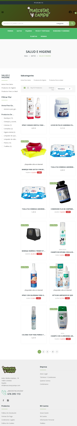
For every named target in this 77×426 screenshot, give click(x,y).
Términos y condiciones (48, 377)
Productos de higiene (9, 88)
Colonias (8, 125)
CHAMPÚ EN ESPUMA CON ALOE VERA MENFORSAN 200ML (62, 252)
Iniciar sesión (44, 413)
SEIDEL (62, 333)
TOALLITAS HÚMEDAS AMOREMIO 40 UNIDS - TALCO (62, 167)
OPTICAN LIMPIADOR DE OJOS (62, 295)
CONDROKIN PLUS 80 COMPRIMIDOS (62, 209)
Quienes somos (45, 381)
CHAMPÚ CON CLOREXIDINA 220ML (62, 336)
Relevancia (64, 89)
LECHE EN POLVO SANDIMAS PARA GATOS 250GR (62, 125)
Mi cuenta (43, 416)
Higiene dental (9, 132)
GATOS (19, 31)
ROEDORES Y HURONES (61, 31)
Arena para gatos (7, 84)
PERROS (10, 31)
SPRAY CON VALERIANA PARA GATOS (34, 295)
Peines (7, 143)
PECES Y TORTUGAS (42, 31)
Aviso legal (43, 374)
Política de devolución (9, 413)
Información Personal (47, 420)
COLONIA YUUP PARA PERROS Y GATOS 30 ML (34, 335)
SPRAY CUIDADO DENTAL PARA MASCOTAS (34, 125)
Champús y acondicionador (10, 122)
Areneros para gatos (10, 109)
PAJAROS (28, 31)
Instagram (8, 400)
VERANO (44, 36)
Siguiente (57, 352)
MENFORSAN (62, 249)
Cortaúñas (8, 129)
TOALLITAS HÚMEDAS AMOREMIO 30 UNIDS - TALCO (34, 209)
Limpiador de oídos (10, 139)
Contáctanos (44, 384)
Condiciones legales (8, 420)
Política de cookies (8, 423)
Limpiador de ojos (10, 136)
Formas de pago (7, 416)
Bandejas (8, 118)
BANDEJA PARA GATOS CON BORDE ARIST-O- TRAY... (34, 169)
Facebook (3, 400)
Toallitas (8, 146)
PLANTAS (33, 36)
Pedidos (42, 423)
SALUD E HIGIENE (6, 76)
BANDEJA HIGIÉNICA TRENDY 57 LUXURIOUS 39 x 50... (34, 251)
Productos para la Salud (10, 91)
